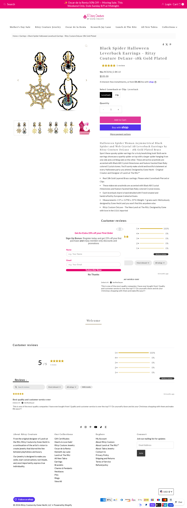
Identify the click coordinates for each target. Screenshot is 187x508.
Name (68, 250)
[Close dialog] (119, 229)
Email (68, 260)
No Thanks (93, 274)
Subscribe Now (93, 270)
